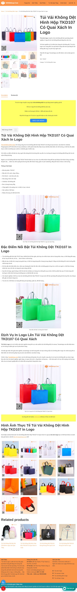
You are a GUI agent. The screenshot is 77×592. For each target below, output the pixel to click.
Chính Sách (63, 3)
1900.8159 (37, 416)
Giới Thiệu (35, 3)
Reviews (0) (14, 95)
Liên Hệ (71, 3)
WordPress (13, 590)
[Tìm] (74, 3)
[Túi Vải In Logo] (9, 3)
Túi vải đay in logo (59, 578)
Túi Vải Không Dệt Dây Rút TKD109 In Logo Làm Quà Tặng (8, 545)
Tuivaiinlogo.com (13, 357)
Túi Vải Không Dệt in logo (11, 11)
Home (2, 11)
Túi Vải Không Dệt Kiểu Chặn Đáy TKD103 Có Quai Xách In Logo (28, 545)
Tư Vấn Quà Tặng (53, 3)
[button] (14, 130)
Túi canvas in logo (59, 573)
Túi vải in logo (58, 570)
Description (4, 95)
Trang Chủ (27, 3)
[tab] (4, 95)
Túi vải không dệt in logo (60, 575)
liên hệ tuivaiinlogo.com (20, 437)
